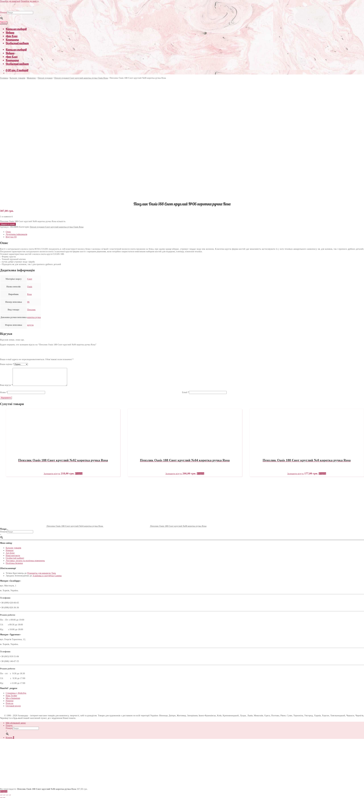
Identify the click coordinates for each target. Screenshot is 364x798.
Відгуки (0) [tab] (11, 237)
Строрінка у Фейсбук (16, 693)
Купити (3, 791)
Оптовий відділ (13, 706)
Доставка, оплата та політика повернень (25, 560)
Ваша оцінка (7, 364)
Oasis (29, 286)
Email (185, 392)
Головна (4, 78)
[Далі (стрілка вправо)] (4, 797)
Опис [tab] (8, 232)
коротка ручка (34, 317)
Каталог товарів (16, 29)
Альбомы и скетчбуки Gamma (47, 575)
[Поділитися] (7, 794)
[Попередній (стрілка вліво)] (1, 797)
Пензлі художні (45, 78)
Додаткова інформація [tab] (16, 234)
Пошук (3, 12)
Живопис (31, 78)
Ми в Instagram (13, 698)
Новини (10, 32)
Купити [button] (78, 473)
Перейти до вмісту (30, 1)
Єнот (29, 279)
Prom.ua (9, 703)
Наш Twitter (11, 695)
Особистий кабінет (17, 43)
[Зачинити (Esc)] (10, 794)
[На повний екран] (4, 794)
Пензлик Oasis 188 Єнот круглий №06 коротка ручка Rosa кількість (32, 221)
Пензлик (31, 309)
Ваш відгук (6, 385)
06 (28, 302)
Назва (3, 392)
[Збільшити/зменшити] (1, 794)
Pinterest (9, 701)
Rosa (29, 294)
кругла (30, 325)
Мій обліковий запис (16, 723)
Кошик (10, 737)
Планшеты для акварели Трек (41, 573)
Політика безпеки (14, 563)
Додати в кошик (8, 224)
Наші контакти (13, 555)
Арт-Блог (11, 36)
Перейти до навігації (10, 1)
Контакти (12, 39)
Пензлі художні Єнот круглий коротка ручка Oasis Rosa (81, 78)
